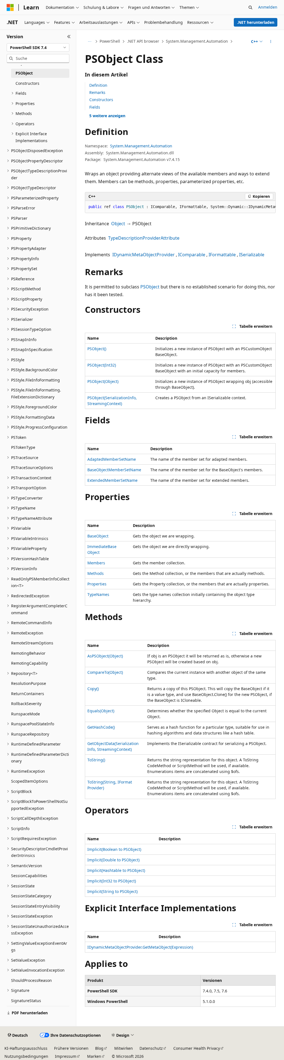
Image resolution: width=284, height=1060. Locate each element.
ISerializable (251, 255)
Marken (94, 1056)
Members (96, 562)
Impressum (65, 1056)
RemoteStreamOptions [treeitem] (32, 643)
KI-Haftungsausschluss (25, 1048)
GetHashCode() (101, 727)
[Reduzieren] (69, 36)
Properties (96, 584)
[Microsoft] (10, 7)
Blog (99, 1048)
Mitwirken (123, 1048)
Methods (95, 573)
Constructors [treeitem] (27, 83)
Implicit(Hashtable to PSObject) (116, 870)
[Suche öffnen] (250, 7)
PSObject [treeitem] (24, 73)
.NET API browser (143, 41)
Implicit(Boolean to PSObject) (114, 849)
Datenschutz (151, 1048)
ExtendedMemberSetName (112, 480)
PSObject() (96, 348)
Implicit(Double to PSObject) (113, 859)
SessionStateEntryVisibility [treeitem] (35, 906)
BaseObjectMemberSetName (114, 469)
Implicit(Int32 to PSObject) (111, 881)
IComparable (191, 255)
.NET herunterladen (255, 22)
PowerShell (110, 41)
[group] (180, 207)
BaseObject (97, 536)
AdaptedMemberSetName (111, 459)
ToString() (96, 759)
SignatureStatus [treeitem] (26, 1000)
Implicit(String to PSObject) (112, 891)
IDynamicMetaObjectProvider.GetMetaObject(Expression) (140, 947)
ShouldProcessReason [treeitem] (31, 980)
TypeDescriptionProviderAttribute (143, 238)
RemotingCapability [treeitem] (29, 663)
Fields (94, 107)
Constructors (101, 99)
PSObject (149, 287)
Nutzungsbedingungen (26, 1056)
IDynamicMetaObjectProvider (143, 255)
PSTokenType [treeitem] (23, 447)
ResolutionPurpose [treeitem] (28, 683)
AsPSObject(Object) (105, 656)
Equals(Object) (100, 710)
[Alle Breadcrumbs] (90, 41)
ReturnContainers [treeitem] (27, 693)
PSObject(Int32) (101, 365)
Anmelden (267, 7)
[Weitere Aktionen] (270, 41)
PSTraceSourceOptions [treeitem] (32, 467)
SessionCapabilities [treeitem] (29, 875)
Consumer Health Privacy (196, 1048)
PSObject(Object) (102, 381)
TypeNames (98, 594)
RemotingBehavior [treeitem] (28, 653)
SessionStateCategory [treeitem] (31, 895)
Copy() (93, 688)
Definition (98, 85)
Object (118, 224)
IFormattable (222, 255)
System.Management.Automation (197, 41)
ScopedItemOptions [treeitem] (29, 781)
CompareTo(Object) (105, 672)
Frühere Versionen (71, 1048)
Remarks (97, 92)
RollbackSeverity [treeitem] (26, 703)
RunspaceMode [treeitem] (25, 713)
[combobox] (38, 47)
